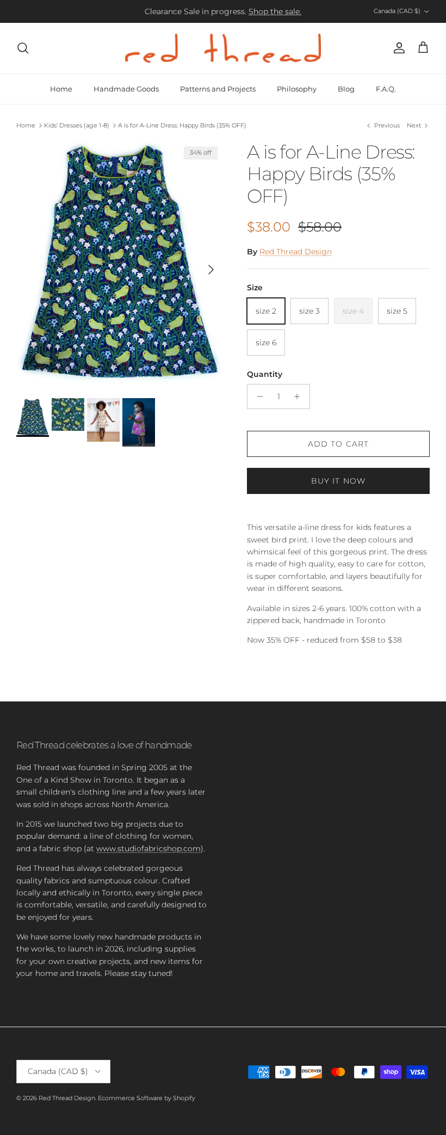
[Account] (397, 47)
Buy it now (338, 481)
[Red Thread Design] (223, 48)
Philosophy (297, 88)
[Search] (22, 47)
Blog (346, 88)
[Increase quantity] (299, 396)
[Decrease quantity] (257, 396)
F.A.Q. (386, 88)
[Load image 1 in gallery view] (119, 264)
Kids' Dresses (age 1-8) (76, 125)
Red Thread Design (295, 252)
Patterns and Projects (218, 88)
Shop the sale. (275, 11)
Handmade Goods (126, 88)
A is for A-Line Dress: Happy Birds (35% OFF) (182, 125)
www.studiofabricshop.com (148, 848)
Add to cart (338, 444)
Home (61, 88)
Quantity (264, 374)
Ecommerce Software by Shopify (146, 1098)
